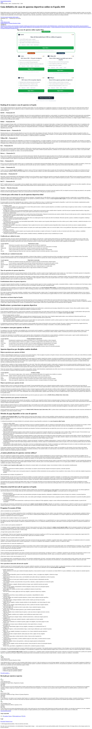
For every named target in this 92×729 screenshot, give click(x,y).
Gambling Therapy (7, 716)
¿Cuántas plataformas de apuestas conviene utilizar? (61, 27)
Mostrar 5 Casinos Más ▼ (46, 97)
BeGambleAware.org (52, 100)
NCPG (23, 716)
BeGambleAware (16, 716)
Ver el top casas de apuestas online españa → (10, 17)
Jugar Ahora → (46, 47)
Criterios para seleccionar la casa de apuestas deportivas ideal (37, 25)
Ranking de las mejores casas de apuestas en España (12, 25)
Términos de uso (8, 721)
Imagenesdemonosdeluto (6, 1)
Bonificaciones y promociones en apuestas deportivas (61, 25)
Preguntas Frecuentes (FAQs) (11, 28)
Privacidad (3, 721)
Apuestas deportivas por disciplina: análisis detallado (15, 27)
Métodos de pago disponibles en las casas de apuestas (38, 27)
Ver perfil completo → (5, 673)
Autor (2, 2)
